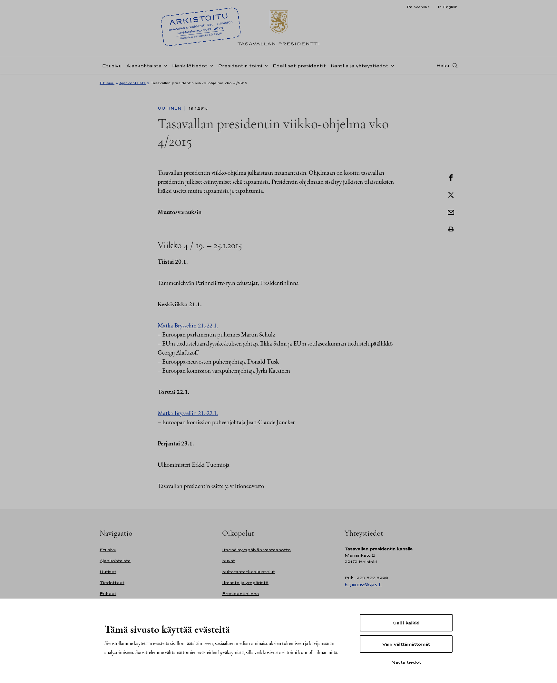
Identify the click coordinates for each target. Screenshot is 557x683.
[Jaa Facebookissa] (451, 177)
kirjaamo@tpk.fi (363, 584)
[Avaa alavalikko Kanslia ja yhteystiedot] (391, 65)
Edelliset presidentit (299, 66)
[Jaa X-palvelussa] (451, 194)
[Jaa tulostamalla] (451, 229)
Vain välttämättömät (406, 644)
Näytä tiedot (406, 662)
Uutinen (170, 108)
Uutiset (108, 571)
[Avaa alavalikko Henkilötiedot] (210, 65)
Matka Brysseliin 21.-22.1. (188, 325)
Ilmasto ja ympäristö (245, 582)
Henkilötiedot (190, 66)
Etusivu (112, 66)
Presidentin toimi (240, 66)
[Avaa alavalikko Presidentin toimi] (265, 65)
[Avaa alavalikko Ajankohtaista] (164, 65)
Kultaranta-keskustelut (248, 571)
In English (447, 7)
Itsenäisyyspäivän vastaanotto (256, 549)
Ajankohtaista (143, 66)
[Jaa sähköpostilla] (451, 211)
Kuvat (228, 560)
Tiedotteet (112, 582)
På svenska (418, 7)
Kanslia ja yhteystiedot (359, 66)
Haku (442, 65)
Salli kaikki (406, 623)
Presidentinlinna (240, 593)
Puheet (108, 593)
